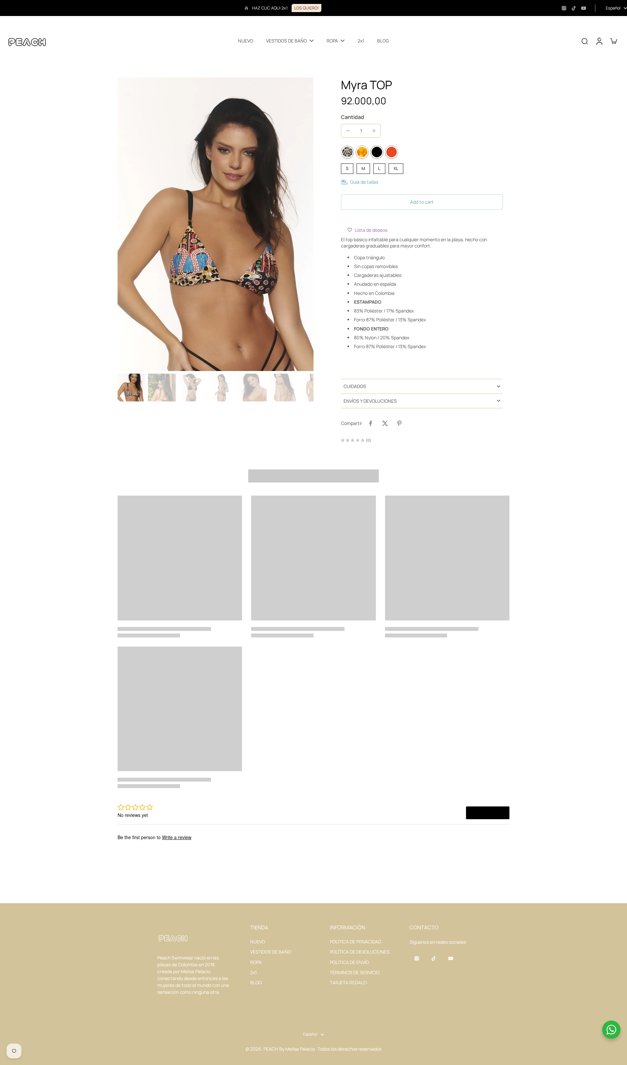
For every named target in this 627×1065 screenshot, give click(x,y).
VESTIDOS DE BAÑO (270, 952)
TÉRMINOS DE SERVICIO (354, 972)
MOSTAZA (362, 152)
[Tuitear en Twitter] (385, 423)
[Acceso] (599, 41)
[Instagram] (564, 8)
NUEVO (257, 941)
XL (396, 167)
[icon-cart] (613, 40)
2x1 (253, 972)
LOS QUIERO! (306, 8)
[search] (584, 40)
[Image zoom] (216, 224)
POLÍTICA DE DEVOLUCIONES (360, 952)
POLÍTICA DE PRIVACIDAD (355, 941)
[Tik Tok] (574, 8)
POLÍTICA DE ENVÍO (349, 962)
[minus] (347, 131)
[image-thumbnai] (131, 387)
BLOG (256, 982)
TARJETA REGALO (348, 982)
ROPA (256, 962)
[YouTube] (583, 8)
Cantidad (352, 117)
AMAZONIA (347, 152)
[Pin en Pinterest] (399, 423)
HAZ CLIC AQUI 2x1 (270, 8)
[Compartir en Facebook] (370, 423)
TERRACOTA (391, 152)
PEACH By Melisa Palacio (289, 1049)
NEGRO (376, 152)
